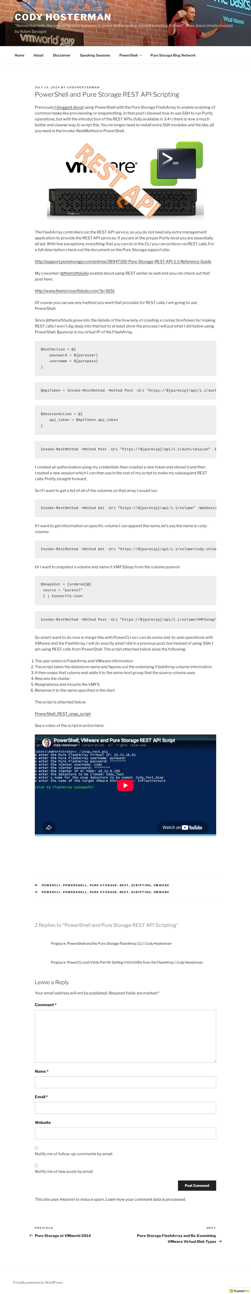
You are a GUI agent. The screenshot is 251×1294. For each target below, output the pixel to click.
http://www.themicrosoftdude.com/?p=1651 (74, 291)
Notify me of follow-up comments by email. (74, 1154)
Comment (46, 1005)
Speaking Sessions (95, 55)
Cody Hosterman (63, 17)
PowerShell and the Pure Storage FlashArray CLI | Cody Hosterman (119, 943)
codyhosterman (83, 87)
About (39, 55)
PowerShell (128, 55)
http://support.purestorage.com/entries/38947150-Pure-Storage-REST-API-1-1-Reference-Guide (123, 261)
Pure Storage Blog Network (173, 55)
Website (43, 1122)
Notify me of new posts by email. (64, 1171)
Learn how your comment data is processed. (146, 1199)
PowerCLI (51, 885)
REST (124, 885)
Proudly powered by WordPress (38, 1282)
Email (41, 1097)
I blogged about (69, 107)
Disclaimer (62, 55)
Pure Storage (103, 885)
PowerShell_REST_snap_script (63, 713)
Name (42, 1071)
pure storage (103, 892)
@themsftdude (74, 273)
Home (19, 55)
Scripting (141, 885)
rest (124, 892)
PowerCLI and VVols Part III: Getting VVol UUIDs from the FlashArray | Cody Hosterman (135, 962)
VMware (161, 885)
